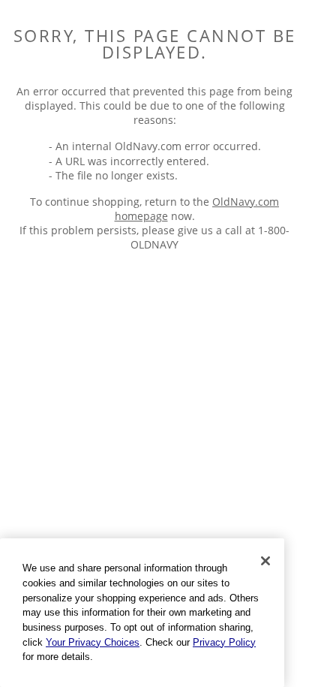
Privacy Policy (224, 642)
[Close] (265, 560)
